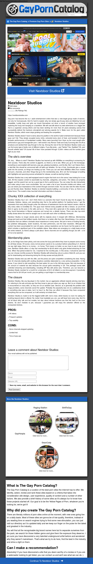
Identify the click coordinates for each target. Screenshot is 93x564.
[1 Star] (8, 111)
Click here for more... (40, 436)
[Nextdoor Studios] (46, 56)
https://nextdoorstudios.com (18, 115)
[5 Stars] (14, 111)
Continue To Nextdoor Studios (45, 560)
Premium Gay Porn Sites (39, 21)
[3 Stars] (11, 111)
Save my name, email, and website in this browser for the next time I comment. (40, 385)
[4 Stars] (12, 111)
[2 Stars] (10, 111)
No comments (15, 108)
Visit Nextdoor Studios (45, 90)
